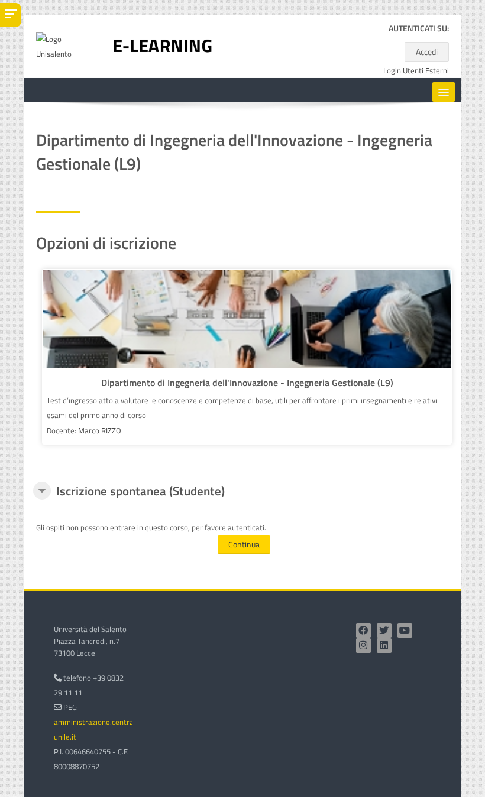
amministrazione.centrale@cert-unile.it (109, 729)
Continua (244, 544)
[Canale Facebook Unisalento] (363, 630)
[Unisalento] (65, 45)
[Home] (162, 45)
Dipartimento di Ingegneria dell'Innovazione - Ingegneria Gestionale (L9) (247, 382)
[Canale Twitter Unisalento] (384, 630)
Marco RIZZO (99, 430)
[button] (42, 491)
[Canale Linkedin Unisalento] (384, 645)
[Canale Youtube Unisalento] (404, 630)
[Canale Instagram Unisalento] (363, 645)
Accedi (427, 52)
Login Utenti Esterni (416, 70)
